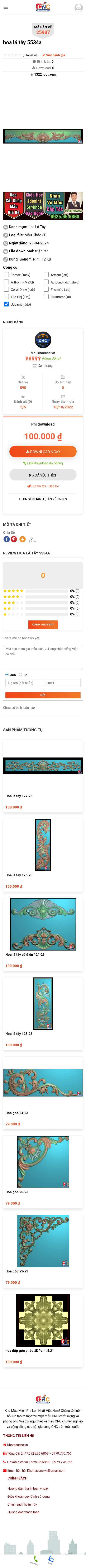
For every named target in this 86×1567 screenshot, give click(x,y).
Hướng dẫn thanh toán (23, 1512)
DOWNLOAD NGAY (44, 452)
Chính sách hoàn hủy (22, 1504)
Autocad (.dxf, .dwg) (65, 282)
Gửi (43, 695)
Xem (45, 366)
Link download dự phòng (44, 463)
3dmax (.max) (20, 275)
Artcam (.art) (59, 275)
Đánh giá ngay (43, 624)
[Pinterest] (14, 539)
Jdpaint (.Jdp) (21, 304)
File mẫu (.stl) (61, 290)
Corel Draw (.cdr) (23, 290)
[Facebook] (7, 539)
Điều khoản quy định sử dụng (29, 1496)
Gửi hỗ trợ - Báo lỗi (45, 486)
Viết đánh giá (55, 55)
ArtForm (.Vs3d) (22, 282)
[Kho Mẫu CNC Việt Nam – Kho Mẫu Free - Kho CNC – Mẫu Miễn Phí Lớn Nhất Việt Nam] (43, 7)
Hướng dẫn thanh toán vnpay (28, 1489)
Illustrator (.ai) (61, 297)
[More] (22, 539)
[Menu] (5, 7)
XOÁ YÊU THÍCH (44, 475)
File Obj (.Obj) (20, 297)
